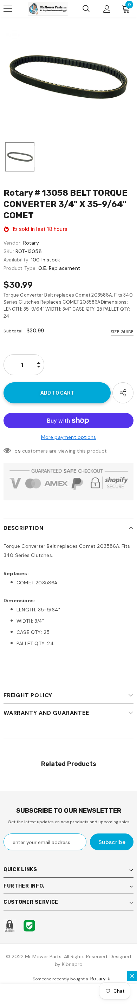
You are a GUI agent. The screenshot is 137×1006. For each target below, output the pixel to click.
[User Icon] (107, 9)
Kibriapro (72, 964)
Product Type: (20, 268)
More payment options (68, 437)
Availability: (17, 260)
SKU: (9, 251)
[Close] (132, 976)
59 (17, 451)
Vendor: (12, 243)
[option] (68, 77)
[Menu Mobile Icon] (8, 9)
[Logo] (47, 8)
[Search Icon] (86, 8)
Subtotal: (14, 331)
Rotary (31, 243)
